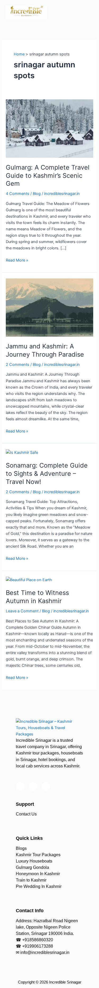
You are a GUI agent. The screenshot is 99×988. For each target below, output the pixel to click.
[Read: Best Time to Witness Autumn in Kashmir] (29, 579)
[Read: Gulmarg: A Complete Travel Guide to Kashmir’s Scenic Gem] (49, 128)
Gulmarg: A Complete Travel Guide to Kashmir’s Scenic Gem (47, 176)
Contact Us (26, 814)
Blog (37, 193)
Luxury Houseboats (34, 861)
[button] (89, 10)
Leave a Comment (22, 611)
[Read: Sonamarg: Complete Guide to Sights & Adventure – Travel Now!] (22, 452)
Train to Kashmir (31, 880)
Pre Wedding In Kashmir (39, 886)
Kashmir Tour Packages (38, 854)
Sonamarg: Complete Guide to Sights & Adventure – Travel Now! (47, 474)
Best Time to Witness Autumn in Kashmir (37, 597)
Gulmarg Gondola (32, 867)
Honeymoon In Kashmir (38, 874)
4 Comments (17, 193)
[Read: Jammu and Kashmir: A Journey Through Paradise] (49, 307)
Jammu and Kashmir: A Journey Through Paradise (45, 350)
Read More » (17, 260)
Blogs (21, 848)
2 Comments (17, 364)
